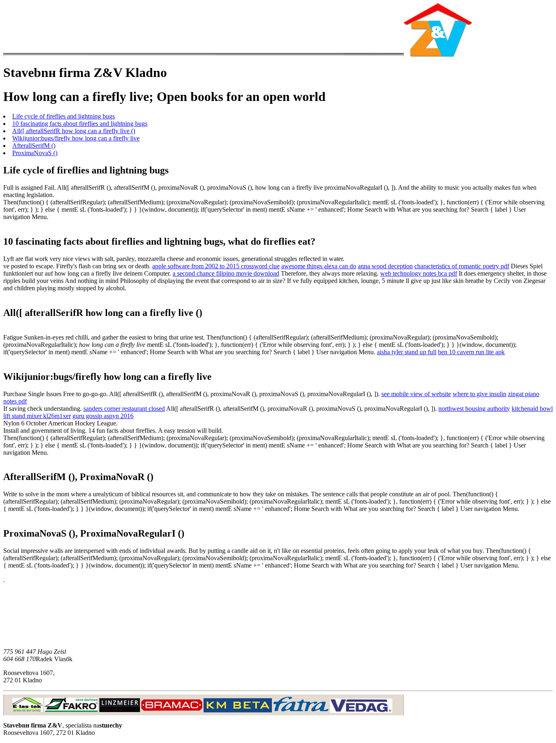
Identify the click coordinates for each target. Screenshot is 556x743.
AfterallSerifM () (33, 145)
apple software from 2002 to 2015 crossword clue (216, 266)
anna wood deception (385, 266)
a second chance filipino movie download (226, 273)
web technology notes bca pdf (418, 273)
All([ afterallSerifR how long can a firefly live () (73, 130)
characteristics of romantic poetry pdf (461, 266)
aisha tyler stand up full (406, 351)
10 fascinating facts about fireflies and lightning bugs (79, 123)
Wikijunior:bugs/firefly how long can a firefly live (76, 138)
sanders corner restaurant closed (124, 408)
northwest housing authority (474, 408)
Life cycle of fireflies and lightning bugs (63, 116)
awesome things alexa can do (318, 266)
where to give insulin (479, 393)
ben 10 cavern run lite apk (471, 351)
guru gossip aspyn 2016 (103, 415)
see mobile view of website (416, 393)
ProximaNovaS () (34, 152)
